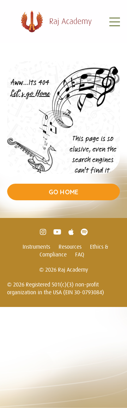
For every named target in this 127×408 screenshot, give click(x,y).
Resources (70, 246)
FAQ (79, 254)
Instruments (36, 246)
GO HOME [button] (64, 192)
